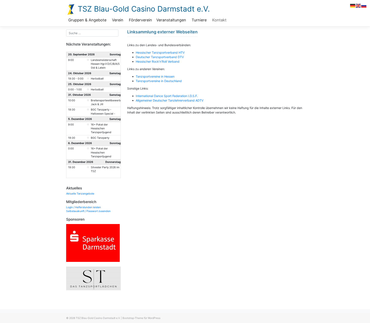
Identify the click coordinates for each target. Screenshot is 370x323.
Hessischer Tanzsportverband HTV (160, 52)
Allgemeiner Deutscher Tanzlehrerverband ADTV (169, 100)
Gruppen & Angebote (87, 20)
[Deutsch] (353, 5)
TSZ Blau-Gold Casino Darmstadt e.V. (143, 8)
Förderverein (140, 20)
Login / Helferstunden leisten (83, 207)
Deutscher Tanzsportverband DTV (160, 57)
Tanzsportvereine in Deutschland (159, 81)
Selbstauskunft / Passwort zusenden (88, 211)
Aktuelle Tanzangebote (80, 193)
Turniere (199, 20)
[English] (358, 5)
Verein (117, 20)
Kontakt (219, 20)
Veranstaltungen (171, 20)
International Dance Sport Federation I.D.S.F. (167, 96)
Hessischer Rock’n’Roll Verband (157, 61)
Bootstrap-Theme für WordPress (141, 318)
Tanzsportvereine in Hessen (155, 76)
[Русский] (364, 5)
